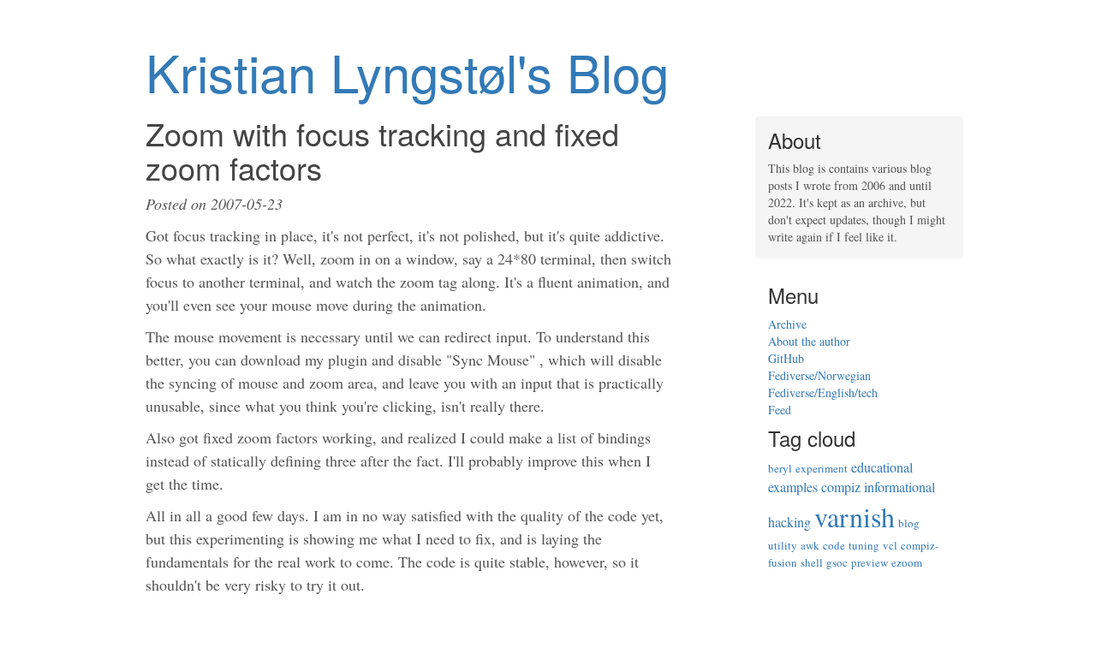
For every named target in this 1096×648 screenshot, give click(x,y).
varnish (854, 516)
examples (793, 487)
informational (899, 487)
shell (812, 562)
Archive (787, 324)
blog (909, 523)
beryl (780, 468)
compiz (841, 487)
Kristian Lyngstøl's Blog (407, 71)
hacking (789, 522)
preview (869, 562)
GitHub (786, 358)
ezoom (906, 562)
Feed (779, 409)
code (834, 545)
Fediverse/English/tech (823, 392)
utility (782, 545)
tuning (864, 545)
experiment (821, 468)
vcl (890, 545)
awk (810, 545)
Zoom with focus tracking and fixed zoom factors (382, 150)
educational (882, 467)
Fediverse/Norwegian (819, 375)
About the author (809, 341)
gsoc (837, 562)
